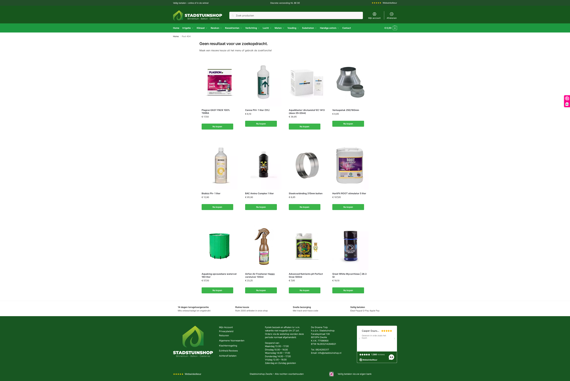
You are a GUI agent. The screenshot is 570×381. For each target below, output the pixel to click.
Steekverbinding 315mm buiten (305, 193)
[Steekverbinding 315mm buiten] (307, 165)
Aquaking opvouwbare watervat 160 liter (219, 275)
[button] (390, 28)
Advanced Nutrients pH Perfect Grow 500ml (306, 275)
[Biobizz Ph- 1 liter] (220, 165)
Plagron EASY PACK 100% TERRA (216, 111)
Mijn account (374, 18)
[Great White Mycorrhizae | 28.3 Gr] (350, 246)
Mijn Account (226, 327)
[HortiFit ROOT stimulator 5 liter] (350, 165)
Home (176, 36)
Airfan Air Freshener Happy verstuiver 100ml (260, 275)
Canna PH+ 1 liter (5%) (257, 110)
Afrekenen (392, 18)
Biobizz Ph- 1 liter (211, 193)
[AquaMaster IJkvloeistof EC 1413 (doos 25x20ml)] (307, 82)
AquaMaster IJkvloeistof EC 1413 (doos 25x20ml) (307, 111)
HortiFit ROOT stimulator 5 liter (349, 193)
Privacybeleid (226, 331)
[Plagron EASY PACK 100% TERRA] (220, 82)
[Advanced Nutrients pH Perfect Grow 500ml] (307, 246)
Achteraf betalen (227, 355)
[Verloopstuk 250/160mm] (350, 82)
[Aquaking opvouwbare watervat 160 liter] (220, 246)
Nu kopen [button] (217, 126)
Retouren (224, 335)
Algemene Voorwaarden (231, 340)
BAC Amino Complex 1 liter (259, 193)
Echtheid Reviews (228, 350)
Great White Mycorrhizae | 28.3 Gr (349, 275)
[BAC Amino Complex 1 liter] (263, 165)
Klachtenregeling (228, 345)
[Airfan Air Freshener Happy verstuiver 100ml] (263, 246)
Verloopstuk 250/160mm (345, 110)
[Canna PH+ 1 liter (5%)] (263, 82)
